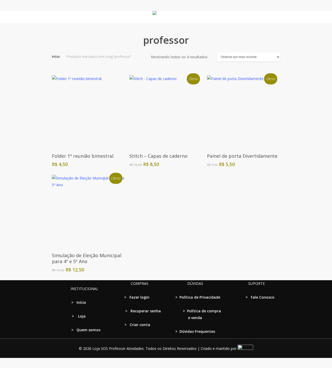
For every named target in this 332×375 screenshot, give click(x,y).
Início (56, 56)
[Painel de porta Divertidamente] (243, 111)
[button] (166, 371)
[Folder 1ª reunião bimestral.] (88, 111)
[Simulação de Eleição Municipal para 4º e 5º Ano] (88, 211)
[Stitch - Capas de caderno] (165, 111)
